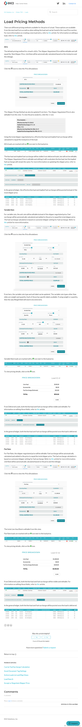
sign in (10, 701)
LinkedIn (11, 625)
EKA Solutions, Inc (9, 12)
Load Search (8, 679)
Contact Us (72, 3)
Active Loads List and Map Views (16, 675)
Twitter (8, 625)
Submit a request (49, 648)
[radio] (35, 637)
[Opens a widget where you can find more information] (73, 723)
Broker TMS (19, 12)
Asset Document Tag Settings (15, 671)
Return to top (9, 654)
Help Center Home (21, 3)
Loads (26, 12)
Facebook (5, 625)
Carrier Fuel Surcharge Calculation (17, 667)
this (49, 33)
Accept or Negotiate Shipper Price (17, 683)
